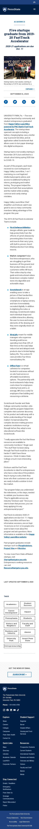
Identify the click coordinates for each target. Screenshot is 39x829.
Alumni (27, 632)
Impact (27, 612)
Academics (19, 22)
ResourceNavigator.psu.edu (16, 568)
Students (27, 618)
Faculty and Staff (27, 625)
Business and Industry (11, 632)
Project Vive (9, 548)
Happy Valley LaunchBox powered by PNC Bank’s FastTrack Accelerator (18, 127)
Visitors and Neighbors (11, 625)
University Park (11, 639)
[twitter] (15, 102)
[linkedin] (24, 102)
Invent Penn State (27, 639)
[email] (33, 102)
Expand (29, 89)
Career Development (11, 612)
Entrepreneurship (13, 646)
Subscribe (19, 674)
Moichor (22, 548)
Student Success (28, 604)
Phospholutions (25, 545)
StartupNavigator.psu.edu (15, 560)
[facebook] (6, 102)
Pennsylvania (11, 618)
